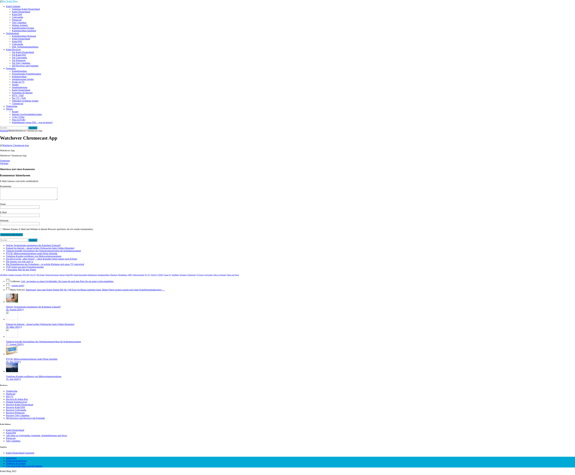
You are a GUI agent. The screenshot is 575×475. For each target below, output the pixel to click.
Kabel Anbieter (13, 6)
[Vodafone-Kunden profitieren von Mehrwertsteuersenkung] (12, 371)
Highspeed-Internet (52, 275)
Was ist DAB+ (19, 119)
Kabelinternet (92, 275)
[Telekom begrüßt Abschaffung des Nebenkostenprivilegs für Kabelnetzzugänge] (12, 336)
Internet (62, 275)
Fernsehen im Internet (22, 92)
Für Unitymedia (19, 57)
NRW (130, 275)
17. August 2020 (14, 344)
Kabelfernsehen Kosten (23, 28)
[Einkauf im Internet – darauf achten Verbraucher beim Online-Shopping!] (12, 319)
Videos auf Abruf (233, 275)
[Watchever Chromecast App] (14, 145)
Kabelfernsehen (19, 71)
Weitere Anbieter (20, 25)
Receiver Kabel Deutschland (19, 404)
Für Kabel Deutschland (23, 52)
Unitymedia (17, 17)
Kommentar (5, 186)
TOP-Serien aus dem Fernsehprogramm (25, 267)
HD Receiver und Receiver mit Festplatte (25, 418)
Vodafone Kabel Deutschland (26, 9)
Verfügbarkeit (12, 33)
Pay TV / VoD (19, 98)
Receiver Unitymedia (16, 410)
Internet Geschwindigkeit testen (27, 114)
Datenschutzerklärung (16, 460)
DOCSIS (26, 275)
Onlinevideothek (138, 275)
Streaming (183, 275)
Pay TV (147, 275)
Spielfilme (175, 275)
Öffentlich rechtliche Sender (25, 101)
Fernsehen (11, 68)
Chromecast (17, 103)
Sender (15, 84)
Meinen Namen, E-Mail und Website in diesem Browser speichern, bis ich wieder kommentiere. (48, 229)
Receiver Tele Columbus (17, 415)
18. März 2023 (13, 327)
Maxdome (114, 275)
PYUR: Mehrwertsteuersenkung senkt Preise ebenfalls (31, 253)
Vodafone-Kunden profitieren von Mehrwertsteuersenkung (33, 256)
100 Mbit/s (4, 275)
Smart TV (167, 275)
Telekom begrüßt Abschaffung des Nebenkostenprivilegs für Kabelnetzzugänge (43, 250)
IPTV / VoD (18, 95)
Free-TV (33, 275)
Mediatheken (122, 275)
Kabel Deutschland (21, 11)
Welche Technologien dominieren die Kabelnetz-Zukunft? (33, 245)
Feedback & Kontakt (16, 463)
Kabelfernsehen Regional (24, 36)
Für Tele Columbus (21, 63)
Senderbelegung (19, 87)
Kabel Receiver (13, 49)
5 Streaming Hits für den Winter (21, 269)
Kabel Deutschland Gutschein (20, 453)
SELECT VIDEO (157, 275)
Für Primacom (18, 60)
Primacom (17, 20)
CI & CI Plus (18, 117)
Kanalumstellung (104, 275)
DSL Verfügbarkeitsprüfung (25, 47)
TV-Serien (200, 275)
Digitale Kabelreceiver (16, 402)
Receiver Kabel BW (15, 407)
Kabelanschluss (19, 76)
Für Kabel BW (19, 55)
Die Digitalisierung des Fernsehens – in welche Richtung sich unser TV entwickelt (45, 264)
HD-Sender (41, 275)
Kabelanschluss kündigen (24, 30)
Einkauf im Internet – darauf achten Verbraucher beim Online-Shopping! (40, 248)
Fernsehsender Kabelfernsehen (26, 74)
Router (15, 111)
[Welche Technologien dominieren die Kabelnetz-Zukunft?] (12, 301)
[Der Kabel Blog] (9, 1)
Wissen (9, 109)
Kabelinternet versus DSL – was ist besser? (32, 122)
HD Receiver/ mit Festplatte (25, 65)
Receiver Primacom (15, 412)
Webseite (4, 220)
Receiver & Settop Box (17, 399)
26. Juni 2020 (12, 361)
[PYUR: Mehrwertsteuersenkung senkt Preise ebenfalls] (12, 354)
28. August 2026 (14, 309)
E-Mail (3, 212)
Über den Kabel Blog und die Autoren (24, 466)
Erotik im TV (18, 82)
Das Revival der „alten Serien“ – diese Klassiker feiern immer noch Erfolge (41, 259)
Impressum (11, 458)
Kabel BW (17, 14)
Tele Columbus (19, 22)
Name (3, 204)
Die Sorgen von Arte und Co (19, 261)
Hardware (10, 394)
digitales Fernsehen (15, 275)
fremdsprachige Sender (23, 79)
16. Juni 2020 (12, 379)
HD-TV (10, 396)
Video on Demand (219, 275)
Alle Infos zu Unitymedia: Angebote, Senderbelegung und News (36, 435)
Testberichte (11, 106)
